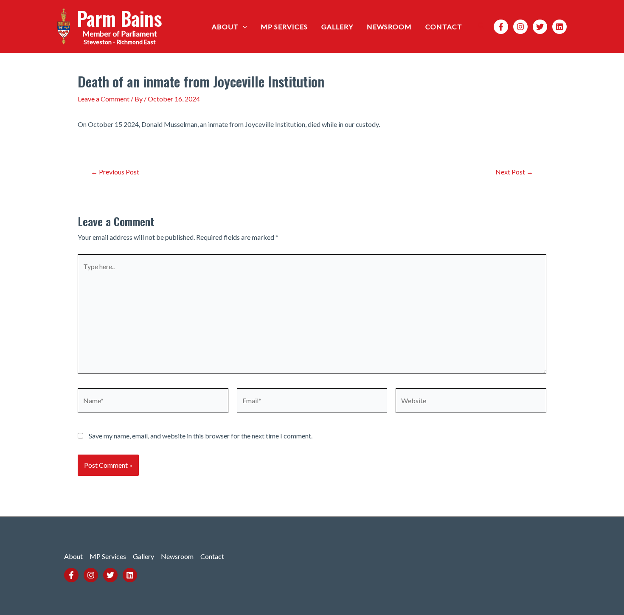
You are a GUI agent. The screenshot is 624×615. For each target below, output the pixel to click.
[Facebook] (501, 27)
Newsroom (389, 26)
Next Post (514, 171)
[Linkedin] (559, 27)
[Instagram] (520, 27)
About (225, 26)
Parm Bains (119, 18)
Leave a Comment (103, 99)
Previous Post (115, 171)
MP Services (284, 26)
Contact (443, 26)
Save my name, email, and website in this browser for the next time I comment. (200, 436)
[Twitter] (540, 27)
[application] (243, 27)
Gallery (337, 26)
